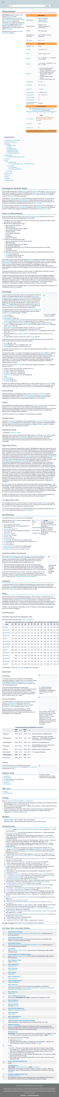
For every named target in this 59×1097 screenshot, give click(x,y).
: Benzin (8, 820)
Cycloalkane (5, 298)
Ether (33, 304)
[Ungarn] (3, 664)
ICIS (24, 600)
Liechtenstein (21, 667)
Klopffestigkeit (33, 216)
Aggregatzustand (30, 46)
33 (21, 729)
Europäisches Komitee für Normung (19, 950)
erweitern (15, 852)
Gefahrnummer (29, 127)
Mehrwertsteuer (6, 706)
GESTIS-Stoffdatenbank (34, 829)
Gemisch (10, 16)
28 (5, 576)
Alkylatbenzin (7, 776)
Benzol (20, 198)
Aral (7, 255)
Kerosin (6, 21)
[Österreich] (3, 647)
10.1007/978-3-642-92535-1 (21, 804)
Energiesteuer (13, 705)
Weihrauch (48, 191)
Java (54, 191)
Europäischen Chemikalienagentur (42, 849)
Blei (5, 536)
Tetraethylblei (11, 421)
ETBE (3, 305)
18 (42, 413)
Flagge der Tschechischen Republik (16, 1010)
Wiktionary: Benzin (9, 821)
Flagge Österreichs (12, 986)
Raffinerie (21, 349)
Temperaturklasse (30, 97)
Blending (43, 353)
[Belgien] (3, 627)
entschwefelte (10, 312)
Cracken (32, 336)
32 (43, 727)
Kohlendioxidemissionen (31, 102)
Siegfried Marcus (43, 208)
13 (39, 281)
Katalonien (36, 193)
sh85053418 (31, 923)
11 (20, 279)
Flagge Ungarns (11, 1014)
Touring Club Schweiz (26, 619)
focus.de (50, 911)
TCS (29, 920)
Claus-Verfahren (23, 396)
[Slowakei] (3, 655)
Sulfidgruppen (30, 393)
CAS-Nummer (29, 40)
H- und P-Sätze (29, 119)
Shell (7, 254)
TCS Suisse (25, 904)
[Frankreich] (3, 635)
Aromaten (6, 529)
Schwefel (6, 535)
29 (32, 619)
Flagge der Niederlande (13, 982)
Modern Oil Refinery (16, 874)
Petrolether (6, 320)
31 (22, 694)
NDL (36, 923)
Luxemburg (7, 641)
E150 (5, 373)
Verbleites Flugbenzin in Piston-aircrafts (16, 883)
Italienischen (34, 194)
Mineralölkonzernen (35, 405)
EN (24, 518)
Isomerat (6, 323)
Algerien (41, 424)
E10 (42, 572)
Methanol (29, 305)
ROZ (12, 220)
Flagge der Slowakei (12, 1001)
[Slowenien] (3, 658)
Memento (24, 874)
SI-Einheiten (45, 130)
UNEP (48, 884)
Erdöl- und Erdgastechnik (27, 801)
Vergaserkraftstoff (42, 20)
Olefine (5, 530)
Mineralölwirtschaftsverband (12, 878)
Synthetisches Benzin (9, 780)
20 (56, 422)
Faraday (11, 198)
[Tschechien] (3, 661)
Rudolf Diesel (38, 207)
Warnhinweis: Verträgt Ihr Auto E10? (18, 900)
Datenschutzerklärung (33, 1095)
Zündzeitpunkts (7, 262)
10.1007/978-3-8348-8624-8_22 (18, 812)
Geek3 (51, 710)
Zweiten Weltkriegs (47, 435)
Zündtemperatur (30, 92)
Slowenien (7, 658)
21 (28, 425)
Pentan (17, 321)
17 (50, 357)
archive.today (51, 875)
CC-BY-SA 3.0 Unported (37, 1085)
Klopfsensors (44, 261)
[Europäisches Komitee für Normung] (33, 520)
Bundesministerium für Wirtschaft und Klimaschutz (16, 460)
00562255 (40, 923)
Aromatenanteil (7, 379)
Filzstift (9, 1035)
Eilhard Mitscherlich (24, 200)
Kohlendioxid (44, 503)
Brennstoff (18, 31)
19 (31, 422)
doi (14, 804)
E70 (54, 356)
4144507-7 (20, 923)
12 (21, 279)
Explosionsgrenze (30, 95)
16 (21, 312)
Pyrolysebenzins (25, 333)
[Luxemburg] (3, 641)
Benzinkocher (5, 33)
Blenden (42, 354)
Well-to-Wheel (28, 510)
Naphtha (32, 386)
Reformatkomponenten (9, 327)
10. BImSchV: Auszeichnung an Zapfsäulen (26, 576)
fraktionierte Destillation (33, 309)
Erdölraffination (5, 24)
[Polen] (3, 649)
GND (16, 923)
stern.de (43, 863)
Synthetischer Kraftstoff (15, 432)
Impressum (23, 1095)
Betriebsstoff (16, 801)
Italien (6, 638)
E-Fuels (22, 451)
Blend (11, 366)
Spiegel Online (37, 854)
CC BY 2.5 (50, 1035)
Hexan (22, 321)
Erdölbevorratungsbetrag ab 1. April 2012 (16, 918)
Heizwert (28, 58)
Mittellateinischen (46, 194)
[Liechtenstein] (16, 667)
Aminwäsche (42, 395)
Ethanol (14, 305)
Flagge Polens (11, 993)
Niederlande (7, 644)
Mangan (6, 538)
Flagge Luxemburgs (12, 978)
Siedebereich (29, 85)
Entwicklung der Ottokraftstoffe (42, 421)
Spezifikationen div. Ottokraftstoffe (16, 875)
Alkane (33, 296)
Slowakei (7, 655)
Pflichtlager (32, 767)
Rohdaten (38, 1043)
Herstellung (11, 589)
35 (15, 768)
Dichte (27, 53)
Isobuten (17, 344)
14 (6, 303)
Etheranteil (8, 547)
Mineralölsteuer (5, 767)
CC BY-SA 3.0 (55, 710)
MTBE (38, 304)
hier (12, 1088)
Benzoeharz (34, 191)
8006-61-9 (40, 40)
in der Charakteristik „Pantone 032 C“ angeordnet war (34, 988)
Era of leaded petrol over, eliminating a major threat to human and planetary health (26, 884)
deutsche (12, 196)
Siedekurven (11, 1026)
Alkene (37, 296)
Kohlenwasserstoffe (21, 298)
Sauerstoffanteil (7, 381)
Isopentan (6, 316)
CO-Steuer (26, 706)
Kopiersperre (19, 1067)
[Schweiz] (3, 652)
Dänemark (7, 630)
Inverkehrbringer (30, 851)
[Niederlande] (3, 644)
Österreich (7, 647)
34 (51, 739)
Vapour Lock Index (8, 374)
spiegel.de (50, 854)
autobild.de (9, 864)
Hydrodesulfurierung (41, 393)
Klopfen (7, 261)
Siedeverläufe (46, 314)
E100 (5, 371)
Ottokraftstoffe (9, 29)
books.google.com (10, 869)
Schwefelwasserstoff (29, 395)
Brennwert (28, 64)
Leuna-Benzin (39, 436)
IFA (42, 829)
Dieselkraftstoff (21, 207)
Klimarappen (16, 767)
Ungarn (6, 664)
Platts (21, 600)
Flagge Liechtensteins (13, 1018)
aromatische (13, 298)
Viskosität (28, 49)
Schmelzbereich (30, 81)
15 (8, 303)
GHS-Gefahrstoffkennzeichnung (36, 108)
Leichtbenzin (7, 324)
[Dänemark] (3, 630)
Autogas (6, 791)
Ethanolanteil (7, 549)
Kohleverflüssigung (23, 436)
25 (33, 509)
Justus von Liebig (37, 203)
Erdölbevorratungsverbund (10, 703)
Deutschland (7, 632)
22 (55, 466)
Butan (22, 19)
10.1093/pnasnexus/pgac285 (42, 881)
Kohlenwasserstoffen (17, 18)
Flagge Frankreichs (12, 970)
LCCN (25, 923)
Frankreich (7, 635)
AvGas (9, 422)
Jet (20, 386)
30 (17, 684)
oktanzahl (29, 259)
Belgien (6, 627)
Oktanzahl (28, 73)
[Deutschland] (3, 632)
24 (48, 485)
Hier (18, 1088)
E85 (9, 779)
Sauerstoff (6, 540)
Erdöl (3, 311)
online (23, 834)
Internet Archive (42, 874)
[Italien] (3, 638)
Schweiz (7, 652)
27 (4, 576)
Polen (6, 649)
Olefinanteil (6, 378)
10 (36, 272)
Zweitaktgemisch (8, 784)
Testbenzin (6, 782)
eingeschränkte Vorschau (47, 837)
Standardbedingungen (51, 131)
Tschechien (7, 661)
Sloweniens (16, 1006)
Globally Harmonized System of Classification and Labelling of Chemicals (25, 933)
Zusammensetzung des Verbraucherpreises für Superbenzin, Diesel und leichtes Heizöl (27, 914)
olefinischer (34, 330)
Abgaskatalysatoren (41, 398)
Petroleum (10, 21)
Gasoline (14, 849)
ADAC (5, 484)
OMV (7, 257)
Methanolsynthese (52, 456)
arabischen (24, 191)
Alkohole (10, 305)
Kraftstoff (20, 24)
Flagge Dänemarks (12, 966)
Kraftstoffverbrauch (8, 793)
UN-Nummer (29, 123)
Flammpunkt (29, 89)
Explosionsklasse (30, 99)
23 (7, 481)
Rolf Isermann (10, 847)
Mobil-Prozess (26, 456)
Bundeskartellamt (14, 683)
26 (32, 517)
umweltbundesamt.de (11, 872)
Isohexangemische (8, 318)
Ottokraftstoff (21, 829)
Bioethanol (19, 573)
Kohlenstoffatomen (45, 324)
